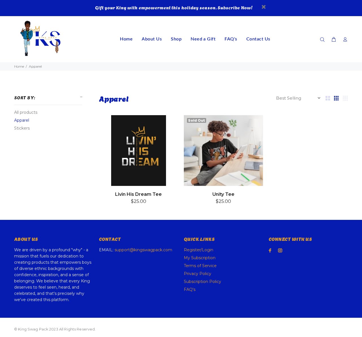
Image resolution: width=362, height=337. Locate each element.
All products (25, 112)
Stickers (22, 128)
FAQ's (189, 289)
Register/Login (198, 249)
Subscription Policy (202, 281)
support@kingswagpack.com (143, 249)
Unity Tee (223, 194)
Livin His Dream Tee (138, 194)
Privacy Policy (197, 273)
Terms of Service (200, 265)
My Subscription (200, 257)
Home (19, 66)
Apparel (21, 120)
